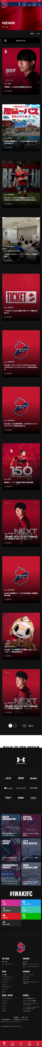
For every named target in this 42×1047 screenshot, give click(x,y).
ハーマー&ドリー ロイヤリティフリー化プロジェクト (31, 1007)
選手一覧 (4, 961)
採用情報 (16, 1017)
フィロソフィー (6, 979)
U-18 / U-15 (26, 977)
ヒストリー (5, 984)
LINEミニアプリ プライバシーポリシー (11, 1022)
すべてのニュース (7, 998)
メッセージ (5, 982)
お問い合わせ (24, 1017)
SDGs (3, 992)
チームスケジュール (7, 964)
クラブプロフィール (7, 977)
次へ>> (31, 726)
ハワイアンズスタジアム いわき (31, 967)
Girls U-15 (26, 979)
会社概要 (4, 974)
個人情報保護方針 (6, 1019)
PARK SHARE (26, 1011)
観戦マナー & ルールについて (31, 964)
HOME (31, 33)
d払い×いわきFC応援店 (29, 1001)
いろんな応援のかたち (29, 998)
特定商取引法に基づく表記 (20, 1019)
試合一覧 (25, 961)
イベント (4, 1001)
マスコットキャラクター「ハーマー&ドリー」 (31, 1003)
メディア (4, 1003)
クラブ (4, 1006)
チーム (4, 1008)
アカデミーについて (28, 974)
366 (24, 726)
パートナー (5, 989)
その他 (4, 1010)
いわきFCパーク (6, 987)
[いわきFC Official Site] (21, 947)
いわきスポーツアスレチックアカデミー (31, 982)
